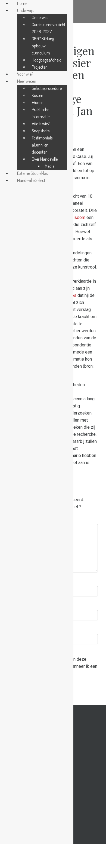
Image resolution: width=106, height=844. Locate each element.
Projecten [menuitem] (40, 67)
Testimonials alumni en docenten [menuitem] (42, 145)
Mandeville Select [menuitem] (31, 180)
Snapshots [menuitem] (40, 130)
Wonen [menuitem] (37, 102)
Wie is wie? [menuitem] (40, 123)
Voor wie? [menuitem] (25, 74)
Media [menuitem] (50, 166)
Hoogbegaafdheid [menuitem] (46, 60)
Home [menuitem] (22, 3)
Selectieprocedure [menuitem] (47, 88)
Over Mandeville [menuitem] (45, 159)
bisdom (78, 217)
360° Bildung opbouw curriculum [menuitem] (43, 46)
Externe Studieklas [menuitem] (32, 173)
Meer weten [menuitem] (26, 81)
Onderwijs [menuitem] (25, 10)
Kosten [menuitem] (37, 95)
